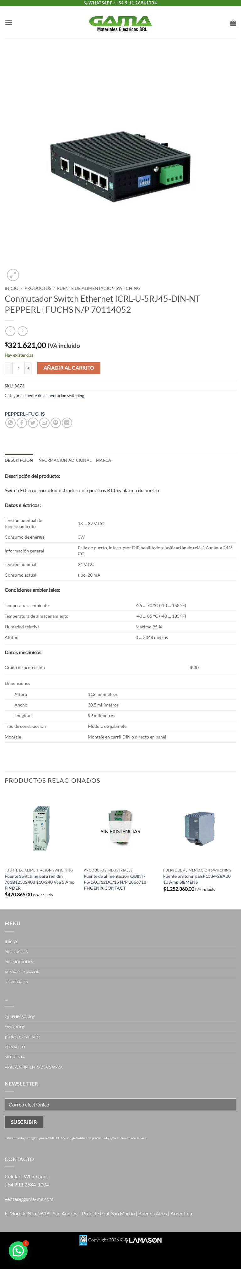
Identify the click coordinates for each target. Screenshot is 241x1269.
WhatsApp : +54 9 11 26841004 (122, 2)
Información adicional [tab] (64, 460)
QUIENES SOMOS (20, 1016)
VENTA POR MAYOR (22, 971)
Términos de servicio (133, 1138)
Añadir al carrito (69, 368)
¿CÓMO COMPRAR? (22, 1036)
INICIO (11, 941)
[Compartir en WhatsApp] (10, 423)
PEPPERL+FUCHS (25, 414)
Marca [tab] (103, 460)
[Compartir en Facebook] (22, 423)
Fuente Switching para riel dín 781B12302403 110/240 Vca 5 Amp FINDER (40, 881)
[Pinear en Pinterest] (56, 423)
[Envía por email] (44, 423)
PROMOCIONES (19, 961)
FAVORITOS (15, 1026)
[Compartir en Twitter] (33, 423)
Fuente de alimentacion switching (98, 288)
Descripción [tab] (19, 460)
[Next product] (10, 331)
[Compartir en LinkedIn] (67, 423)
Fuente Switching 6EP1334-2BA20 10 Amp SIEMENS (197, 879)
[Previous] (5, 850)
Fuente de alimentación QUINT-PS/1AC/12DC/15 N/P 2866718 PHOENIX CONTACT (115, 881)
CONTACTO (15, 1046)
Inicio (12, 288)
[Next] (236, 850)
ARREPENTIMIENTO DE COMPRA (33, 1067)
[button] (8, 22)
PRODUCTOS (37, 288)
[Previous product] (22, 331)
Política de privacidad (91, 1138)
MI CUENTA (15, 1056)
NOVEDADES (16, 981)
